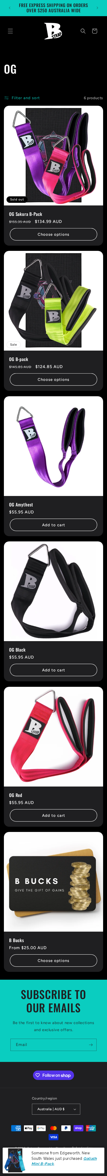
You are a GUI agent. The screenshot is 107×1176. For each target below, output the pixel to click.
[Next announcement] (97, 8)
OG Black (17, 649)
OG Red (15, 795)
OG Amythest (21, 504)
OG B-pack (18, 359)
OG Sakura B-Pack (25, 214)
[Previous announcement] (9, 8)
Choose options (53, 234)
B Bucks (16, 940)
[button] (10, 31)
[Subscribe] (90, 1045)
